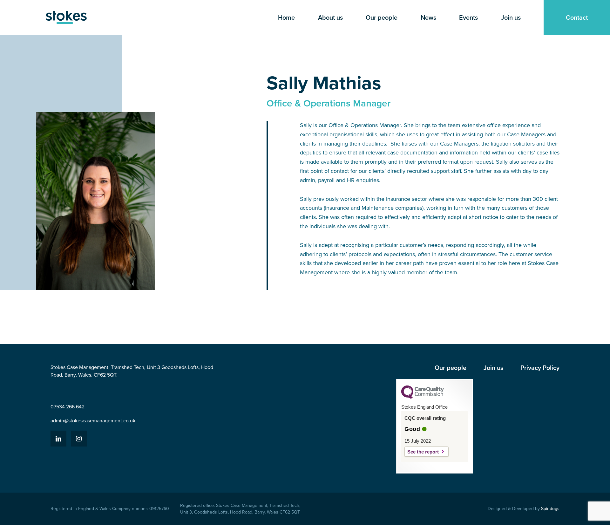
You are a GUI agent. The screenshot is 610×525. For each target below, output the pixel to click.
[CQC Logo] (422, 397)
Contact (577, 17)
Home (286, 17)
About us (330, 17)
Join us (511, 17)
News (428, 17)
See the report (423, 451)
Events (468, 17)
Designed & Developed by (523, 508)
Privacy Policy (539, 367)
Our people (381, 17)
